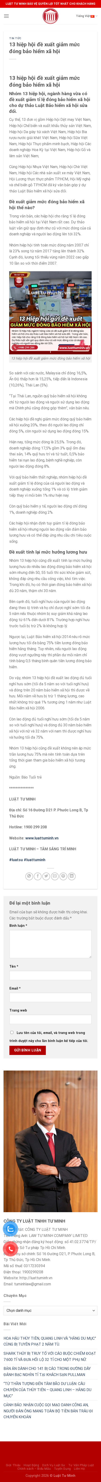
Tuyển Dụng (62, 1468)
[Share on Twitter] (46, 876)
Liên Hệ (79, 1468)
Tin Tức (15, 38)
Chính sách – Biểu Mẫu (34, 1468)
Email (15, 989)
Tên (13, 967)
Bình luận (18, 926)
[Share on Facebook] (38, 876)
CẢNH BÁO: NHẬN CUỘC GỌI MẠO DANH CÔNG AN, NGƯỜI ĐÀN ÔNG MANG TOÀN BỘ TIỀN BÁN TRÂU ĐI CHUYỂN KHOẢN (48, 1411)
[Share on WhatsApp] (29, 876)
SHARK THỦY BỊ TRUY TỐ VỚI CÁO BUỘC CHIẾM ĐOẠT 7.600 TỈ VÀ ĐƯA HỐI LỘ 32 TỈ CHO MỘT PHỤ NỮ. (50, 1356)
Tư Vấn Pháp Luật (81, 1465)
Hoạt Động (31, 1465)
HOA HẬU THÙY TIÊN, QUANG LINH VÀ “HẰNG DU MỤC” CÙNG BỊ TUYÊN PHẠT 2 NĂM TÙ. (50, 1341)
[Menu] (6, 16)
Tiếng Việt (83, 16)
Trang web (18, 1010)
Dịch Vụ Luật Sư (53, 1465)
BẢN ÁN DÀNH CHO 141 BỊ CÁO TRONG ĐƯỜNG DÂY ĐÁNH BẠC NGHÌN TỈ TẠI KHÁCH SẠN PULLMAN (47, 1371)
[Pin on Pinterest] (63, 876)
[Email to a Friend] (55, 876)
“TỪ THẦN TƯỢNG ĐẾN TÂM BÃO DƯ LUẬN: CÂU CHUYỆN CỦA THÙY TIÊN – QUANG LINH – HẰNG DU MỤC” (47, 1389)
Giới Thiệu (13, 1465)
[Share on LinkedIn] (72, 876)
